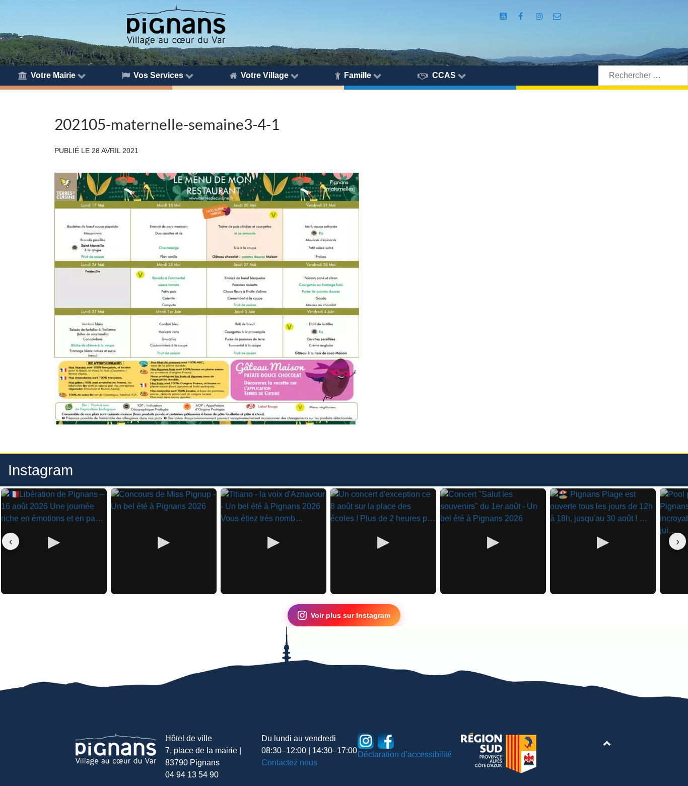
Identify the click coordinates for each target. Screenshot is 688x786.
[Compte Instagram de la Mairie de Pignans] (540, 16)
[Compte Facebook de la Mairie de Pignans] (521, 16)
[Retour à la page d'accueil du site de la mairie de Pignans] (175, 24)
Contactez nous (289, 762)
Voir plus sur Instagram (350, 615)
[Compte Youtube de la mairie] (504, 16)
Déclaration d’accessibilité (405, 754)
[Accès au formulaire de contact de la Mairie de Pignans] (556, 16)
